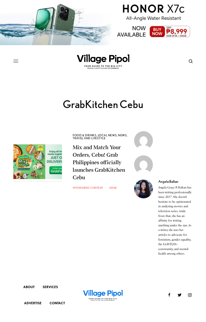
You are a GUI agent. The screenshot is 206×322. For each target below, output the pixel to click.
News (122, 135)
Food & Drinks (84, 135)
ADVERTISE (33, 303)
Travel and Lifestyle (89, 138)
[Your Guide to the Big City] (103, 61)
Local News (107, 135)
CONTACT (57, 303)
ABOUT (29, 287)
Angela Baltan (168, 181)
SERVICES (50, 287)
